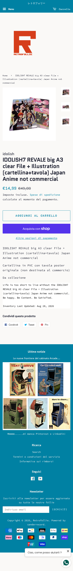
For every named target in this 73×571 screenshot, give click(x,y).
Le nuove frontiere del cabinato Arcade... (36, 358)
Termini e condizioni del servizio (36, 456)
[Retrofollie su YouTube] (40, 479)
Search (36, 452)
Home (5, 75)
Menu (10, 9)
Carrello (64, 9)
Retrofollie (41, 520)
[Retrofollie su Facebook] (33, 479)
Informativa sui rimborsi (36, 461)
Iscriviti (59, 509)
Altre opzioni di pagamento (36, 238)
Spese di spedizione (45, 194)
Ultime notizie (36, 352)
